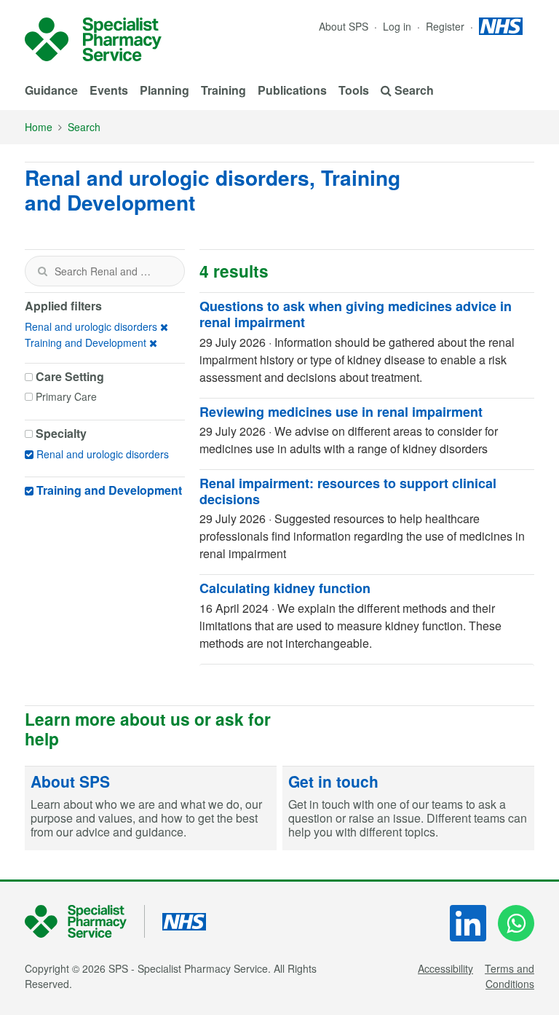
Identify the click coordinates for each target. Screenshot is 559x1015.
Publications (292, 90)
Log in (398, 26)
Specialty (61, 433)
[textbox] (105, 271)
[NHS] (85, 921)
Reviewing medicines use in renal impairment (341, 411)
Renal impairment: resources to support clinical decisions (347, 491)
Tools (353, 90)
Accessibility (445, 968)
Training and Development (85, 342)
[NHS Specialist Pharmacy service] (93, 39)
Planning (164, 90)
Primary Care (66, 396)
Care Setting (70, 376)
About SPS (343, 26)
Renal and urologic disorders (91, 326)
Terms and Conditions (509, 976)
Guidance (51, 90)
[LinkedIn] (468, 923)
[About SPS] (151, 808)
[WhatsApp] (516, 923)
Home (38, 126)
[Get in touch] (408, 808)
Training (223, 90)
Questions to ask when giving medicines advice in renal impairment (355, 314)
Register (446, 26)
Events (109, 90)
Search (84, 126)
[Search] (42, 271)
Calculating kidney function (284, 588)
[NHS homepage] (501, 26)
